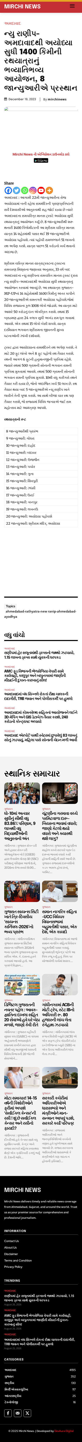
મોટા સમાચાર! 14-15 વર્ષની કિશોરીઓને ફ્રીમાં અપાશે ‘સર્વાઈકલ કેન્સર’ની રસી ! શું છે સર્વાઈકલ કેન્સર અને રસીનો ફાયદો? (20, 1113)
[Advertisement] (41, 560)
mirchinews (57, 99)
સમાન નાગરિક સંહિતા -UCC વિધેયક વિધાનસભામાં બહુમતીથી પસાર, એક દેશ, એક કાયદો (59, 922)
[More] (49, 190)
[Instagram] (33, 190)
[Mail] (17, 1413)
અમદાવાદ (12, 23)
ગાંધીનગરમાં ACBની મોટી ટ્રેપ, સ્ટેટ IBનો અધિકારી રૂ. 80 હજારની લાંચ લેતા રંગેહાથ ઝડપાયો (58, 1015)
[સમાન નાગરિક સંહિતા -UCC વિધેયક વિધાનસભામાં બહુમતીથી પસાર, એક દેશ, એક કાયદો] (60, 891)
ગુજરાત (8, 809)
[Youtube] (41, 190)
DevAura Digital (64, 1431)
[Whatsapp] (24, 190)
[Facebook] (8, 190)
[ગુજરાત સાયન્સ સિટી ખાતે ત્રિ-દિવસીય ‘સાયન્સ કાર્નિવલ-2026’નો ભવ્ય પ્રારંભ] (22, 891)
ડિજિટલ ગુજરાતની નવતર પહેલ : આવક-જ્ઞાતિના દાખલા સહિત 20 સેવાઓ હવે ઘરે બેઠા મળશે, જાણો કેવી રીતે (22, 1015)
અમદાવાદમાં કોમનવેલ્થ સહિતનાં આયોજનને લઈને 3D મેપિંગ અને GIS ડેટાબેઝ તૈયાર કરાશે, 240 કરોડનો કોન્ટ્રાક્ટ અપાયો (40, 717)
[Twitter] (16, 190)
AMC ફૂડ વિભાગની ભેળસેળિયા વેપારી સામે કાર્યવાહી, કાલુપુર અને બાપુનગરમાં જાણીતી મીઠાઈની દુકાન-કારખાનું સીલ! (35, 676)
